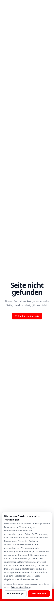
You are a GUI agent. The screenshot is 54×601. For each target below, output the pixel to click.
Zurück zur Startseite (28, 316)
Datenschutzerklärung (20, 587)
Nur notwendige (15, 593)
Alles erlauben (39, 593)
